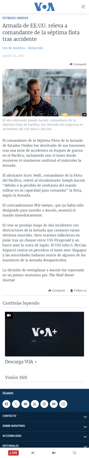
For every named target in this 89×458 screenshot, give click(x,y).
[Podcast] (44, 404)
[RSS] (35, 404)
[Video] (54, 453)
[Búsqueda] (74, 453)
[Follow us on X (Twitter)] (16, 404)
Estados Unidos (15, 18)
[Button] (78, 64)
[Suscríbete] (54, 404)
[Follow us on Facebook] (6, 404)
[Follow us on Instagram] (63, 404)
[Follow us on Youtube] (25, 404)
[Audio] (33, 453)
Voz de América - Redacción (22, 48)
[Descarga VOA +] (44, 334)
